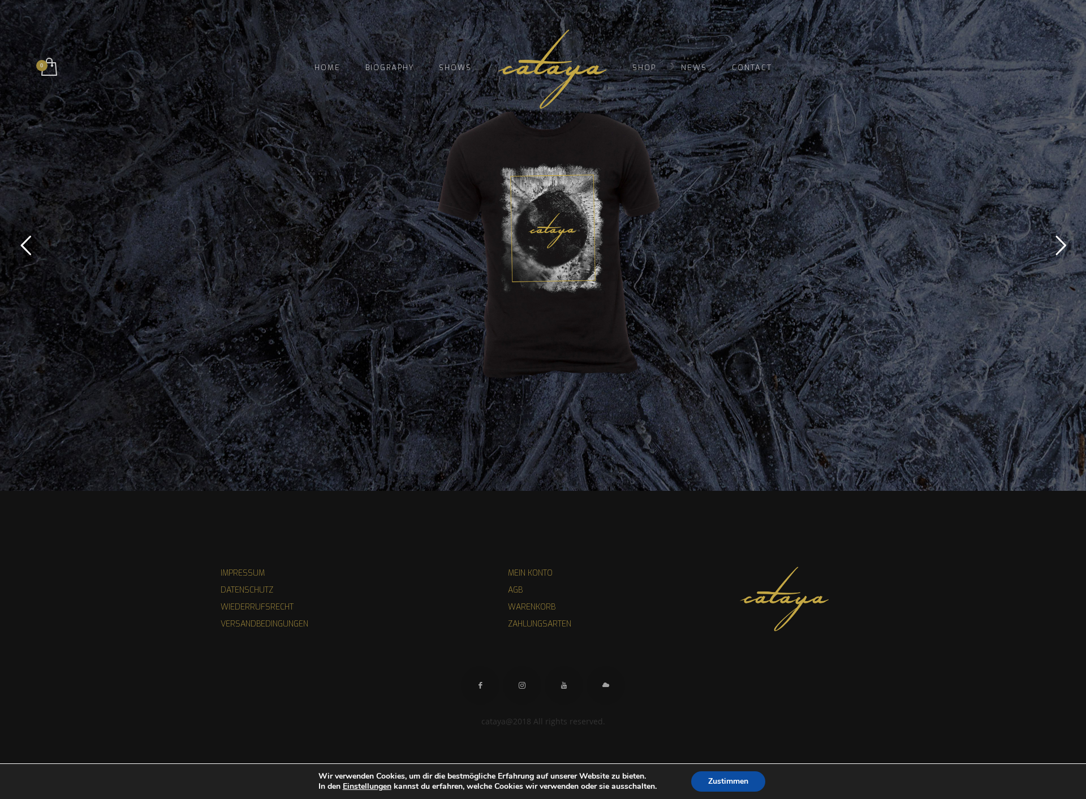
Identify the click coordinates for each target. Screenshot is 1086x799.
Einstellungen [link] (367, 786)
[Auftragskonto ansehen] (48, 68)
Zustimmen (728, 781)
